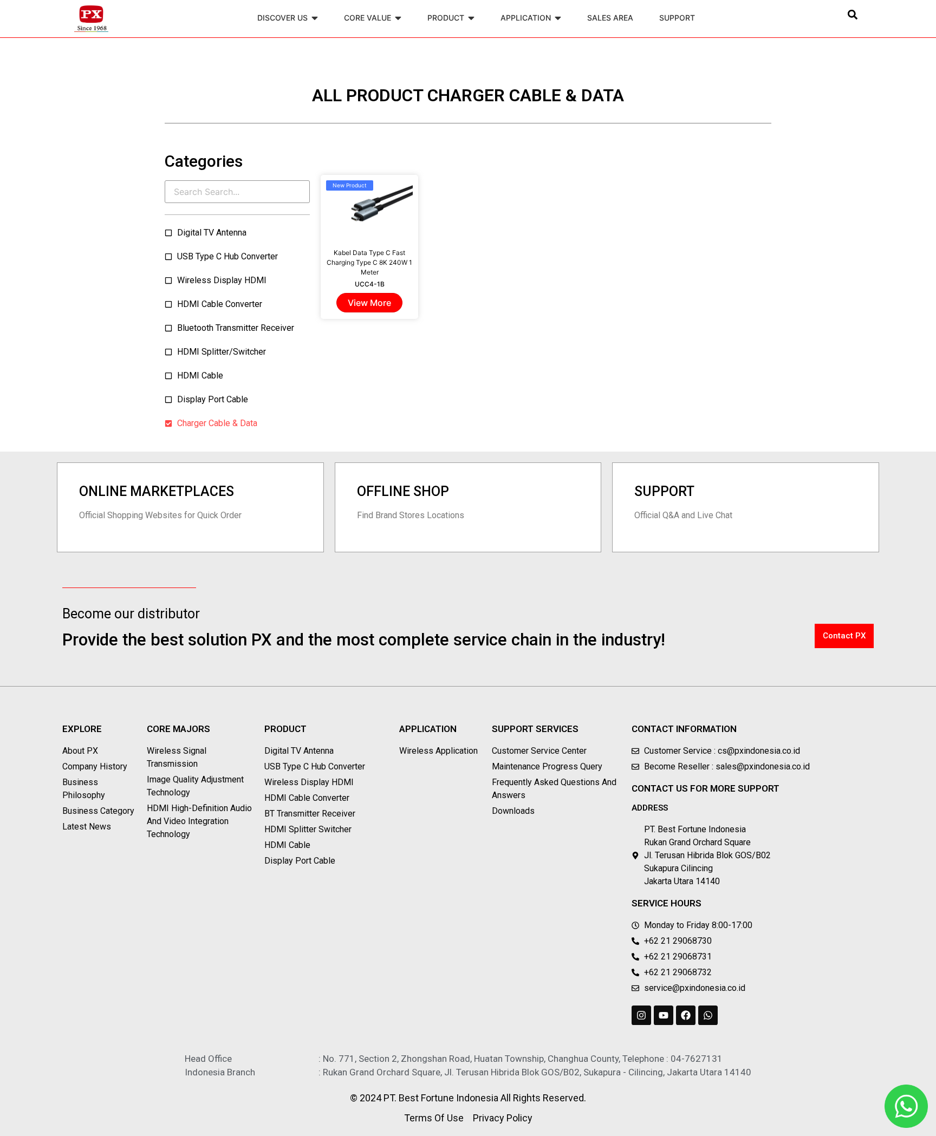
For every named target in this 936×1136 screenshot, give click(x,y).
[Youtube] (663, 1015)
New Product (350, 185)
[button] (853, 14)
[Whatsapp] (708, 1015)
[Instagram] (641, 1015)
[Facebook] (686, 1015)
